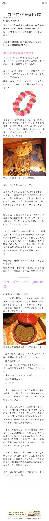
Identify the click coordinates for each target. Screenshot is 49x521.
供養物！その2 (11, 20)
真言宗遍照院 (18, 518)
